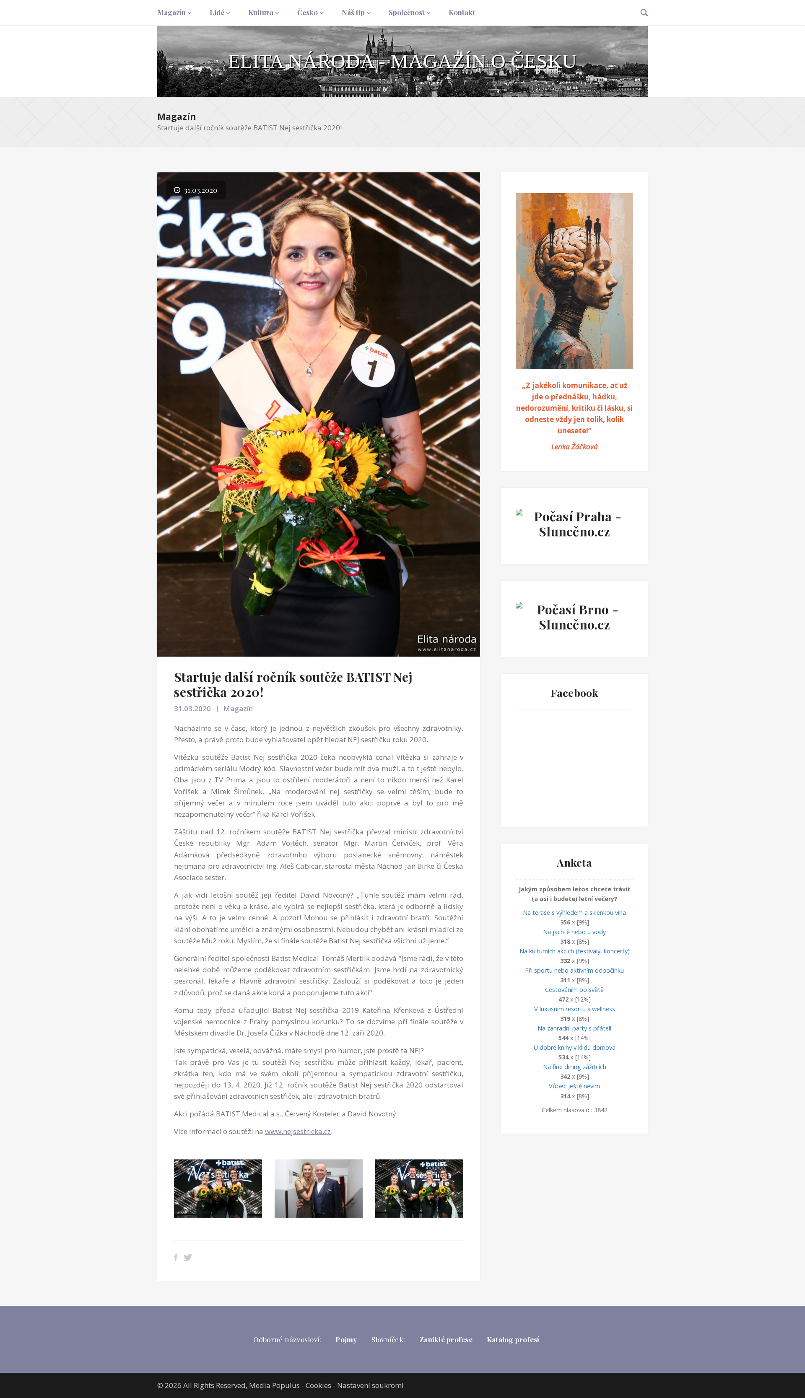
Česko (307, 12)
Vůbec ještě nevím (574, 1086)
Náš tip (353, 12)
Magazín (171, 12)
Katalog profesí (513, 1339)
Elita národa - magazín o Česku (402, 61)
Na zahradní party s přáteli (574, 1028)
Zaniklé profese (446, 1339)
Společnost (407, 12)
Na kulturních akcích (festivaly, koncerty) (574, 951)
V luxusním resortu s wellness (574, 1009)
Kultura (260, 12)
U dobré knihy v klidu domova (574, 1047)
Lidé (217, 12)
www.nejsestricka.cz (298, 1131)
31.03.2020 (192, 708)
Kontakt (462, 12)
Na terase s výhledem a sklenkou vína (574, 912)
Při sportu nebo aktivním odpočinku (574, 970)
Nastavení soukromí (370, 1385)
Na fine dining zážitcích (574, 1067)
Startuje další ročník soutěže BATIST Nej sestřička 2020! (293, 684)
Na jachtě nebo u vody (574, 932)
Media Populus (274, 1385)
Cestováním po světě (574, 990)
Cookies (318, 1385)
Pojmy (346, 1339)
